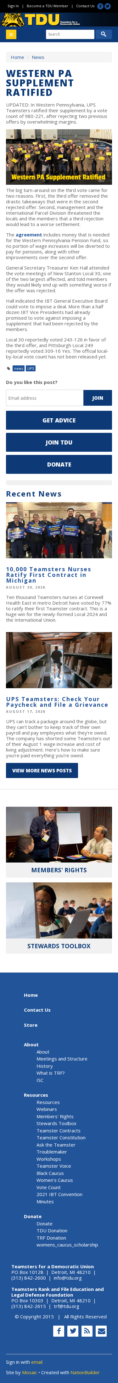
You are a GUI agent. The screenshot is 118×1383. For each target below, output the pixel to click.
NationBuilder (85, 1372)
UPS (30, 368)
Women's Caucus (55, 1180)
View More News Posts (42, 770)
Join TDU (59, 442)
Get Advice (59, 420)
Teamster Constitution (61, 1137)
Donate (59, 464)
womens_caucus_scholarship (67, 1244)
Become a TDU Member (47, 5)
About (31, 1044)
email (36, 1362)
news (18, 368)
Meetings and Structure (62, 1058)
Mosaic (29, 1372)
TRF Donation (51, 1238)
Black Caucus (50, 1173)
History (45, 1066)
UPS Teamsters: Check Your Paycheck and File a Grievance (57, 701)
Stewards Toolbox (56, 1123)
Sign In (13, 5)
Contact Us (85, 5)
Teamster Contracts (59, 1130)
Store (30, 1025)
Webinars (47, 1109)
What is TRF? (51, 1073)
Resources (36, 1095)
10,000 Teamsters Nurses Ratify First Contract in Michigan (48, 574)
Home (17, 57)
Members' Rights (55, 1116)
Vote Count (49, 1187)
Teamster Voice (54, 1166)
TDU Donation (52, 1230)
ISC (40, 1080)
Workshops (49, 1159)
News (38, 57)
